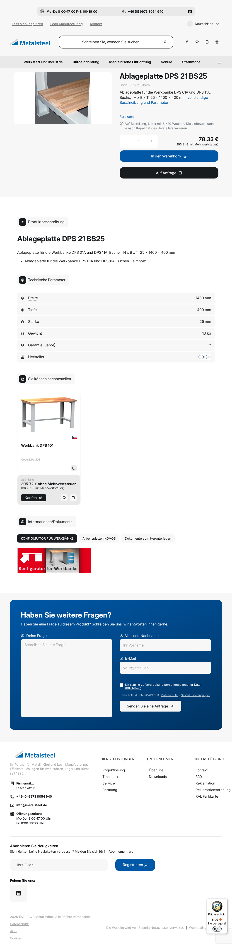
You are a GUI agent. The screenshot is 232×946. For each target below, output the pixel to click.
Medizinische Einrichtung (130, 62)
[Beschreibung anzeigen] (74, 468)
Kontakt (96, 24)
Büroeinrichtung (86, 62)
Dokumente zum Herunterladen (148, 538)
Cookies (16, 938)
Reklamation (205, 783)
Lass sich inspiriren (27, 24)
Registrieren (133, 864)
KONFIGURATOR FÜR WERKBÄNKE (47, 538)
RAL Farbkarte (207, 796)
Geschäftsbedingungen (195, 695)
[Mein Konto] (187, 42)
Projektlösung (113, 770)
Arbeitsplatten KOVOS (99, 538)
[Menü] (224, 901)
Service (108, 783)
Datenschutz (169, 695)
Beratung (109, 790)
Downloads (158, 777)
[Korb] (217, 42)
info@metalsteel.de (31, 805)
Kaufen (31, 497)
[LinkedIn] (190, 11)
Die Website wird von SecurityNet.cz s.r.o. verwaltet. (145, 927)
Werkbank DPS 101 (37, 445)
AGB (13, 931)
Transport (110, 777)
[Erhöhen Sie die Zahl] (151, 141)
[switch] (217, 929)
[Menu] (220, 62)
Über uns (156, 770)
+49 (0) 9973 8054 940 (34, 796)
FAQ (199, 777)
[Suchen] (165, 42)
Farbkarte (127, 116)
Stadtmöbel (191, 62)
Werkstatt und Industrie (43, 62)
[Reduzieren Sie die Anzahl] (126, 141)
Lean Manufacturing (66, 24)
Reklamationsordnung (209, 790)
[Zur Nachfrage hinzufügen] (207, 42)
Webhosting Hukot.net (205, 927)
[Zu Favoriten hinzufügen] (197, 42)
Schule (166, 62)
